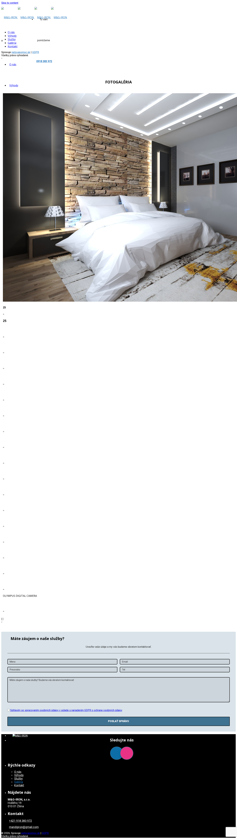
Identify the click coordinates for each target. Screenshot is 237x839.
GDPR (45, 833)
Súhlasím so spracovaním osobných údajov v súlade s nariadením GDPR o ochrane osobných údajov (66, 710)
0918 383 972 (44, 61)
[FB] (116, 753)
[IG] (126, 753)
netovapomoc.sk (21, 52)
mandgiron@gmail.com (24, 827)
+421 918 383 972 (20, 820)
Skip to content (9, 2)
